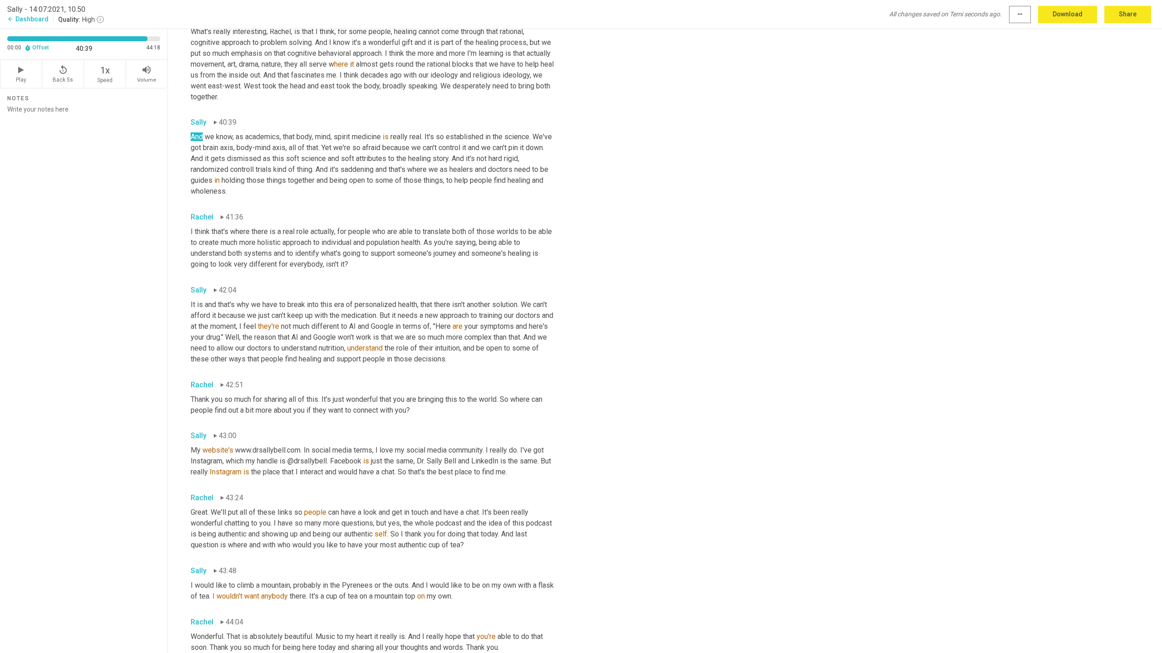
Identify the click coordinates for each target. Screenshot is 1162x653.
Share (1128, 14)
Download (1068, 14)
